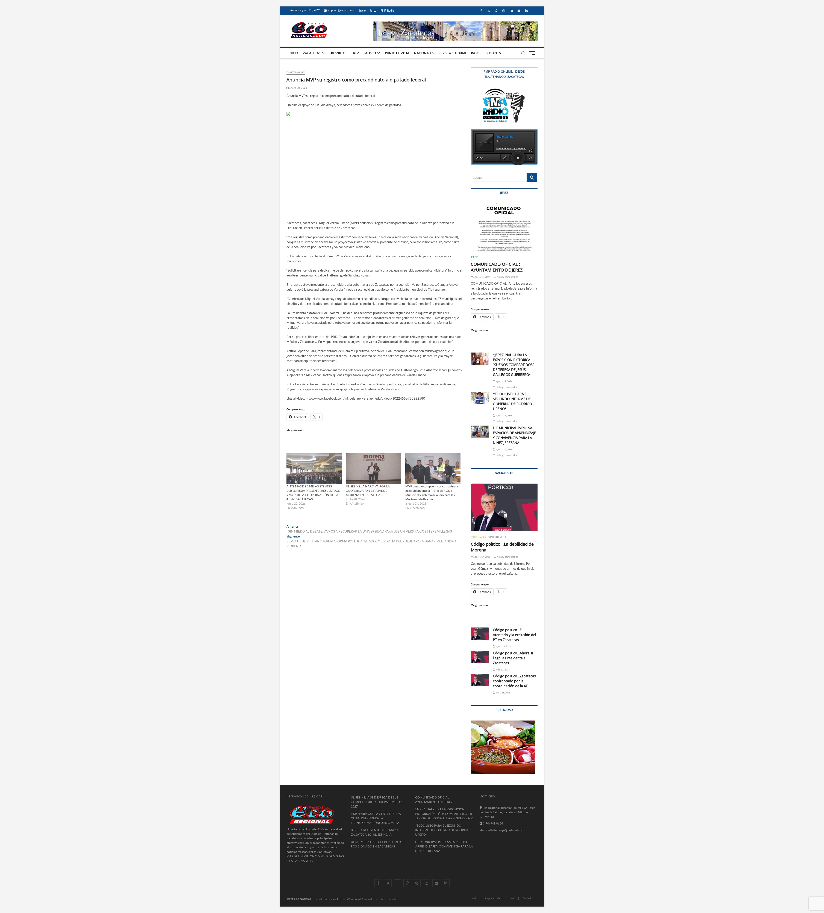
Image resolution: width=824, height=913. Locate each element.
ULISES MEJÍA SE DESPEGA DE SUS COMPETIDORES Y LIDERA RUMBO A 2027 (377, 801)
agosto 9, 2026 (503, 646)
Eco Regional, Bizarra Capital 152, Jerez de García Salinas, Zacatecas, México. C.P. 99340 (507, 812)
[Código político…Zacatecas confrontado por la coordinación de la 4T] (480, 680)
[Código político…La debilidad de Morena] (504, 507)
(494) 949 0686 (492, 823)
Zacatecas (312, 53)
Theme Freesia (337, 899)
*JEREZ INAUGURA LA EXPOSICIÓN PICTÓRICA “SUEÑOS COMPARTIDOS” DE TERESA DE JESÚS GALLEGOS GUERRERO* (513, 365)
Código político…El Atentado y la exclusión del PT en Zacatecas (514, 634)
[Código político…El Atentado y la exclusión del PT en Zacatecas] (480, 633)
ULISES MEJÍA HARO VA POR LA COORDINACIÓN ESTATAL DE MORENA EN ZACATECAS (368, 490)
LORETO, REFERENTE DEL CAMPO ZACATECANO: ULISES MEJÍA (374, 832)
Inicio (362, 10)
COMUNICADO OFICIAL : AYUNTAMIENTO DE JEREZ (497, 267)
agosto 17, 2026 (481, 556)
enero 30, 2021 (298, 87)
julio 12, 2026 (502, 669)
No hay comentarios (507, 276)
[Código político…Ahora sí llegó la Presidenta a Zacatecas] (480, 657)
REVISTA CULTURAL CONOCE (459, 53)
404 (513, 898)
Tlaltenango (295, 72)
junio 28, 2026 (502, 692)
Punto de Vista (397, 53)
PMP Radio (387, 10)
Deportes (493, 53)
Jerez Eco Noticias (298, 899)
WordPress (353, 899)
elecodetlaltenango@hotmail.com (502, 830)
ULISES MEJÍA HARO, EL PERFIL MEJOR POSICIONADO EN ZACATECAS (377, 844)
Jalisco (370, 53)
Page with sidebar (494, 898)
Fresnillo (337, 53)
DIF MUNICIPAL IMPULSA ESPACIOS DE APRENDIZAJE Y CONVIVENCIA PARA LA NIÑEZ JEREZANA (514, 435)
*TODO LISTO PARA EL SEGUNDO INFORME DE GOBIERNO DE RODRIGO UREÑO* (512, 401)
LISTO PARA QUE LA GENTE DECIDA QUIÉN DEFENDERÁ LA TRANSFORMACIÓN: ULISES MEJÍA (376, 818)
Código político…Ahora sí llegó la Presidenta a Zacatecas (513, 658)
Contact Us (528, 898)
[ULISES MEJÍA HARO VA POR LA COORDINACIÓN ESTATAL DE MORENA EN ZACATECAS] (373, 468)
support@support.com (341, 10)
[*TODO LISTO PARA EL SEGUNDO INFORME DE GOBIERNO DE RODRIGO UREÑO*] (480, 398)
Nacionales (424, 53)
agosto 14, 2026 (503, 449)
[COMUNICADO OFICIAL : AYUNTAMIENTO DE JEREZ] (504, 227)
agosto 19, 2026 (481, 276)
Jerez (373, 10)
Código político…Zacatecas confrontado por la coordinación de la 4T (514, 681)
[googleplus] (397, 879)
